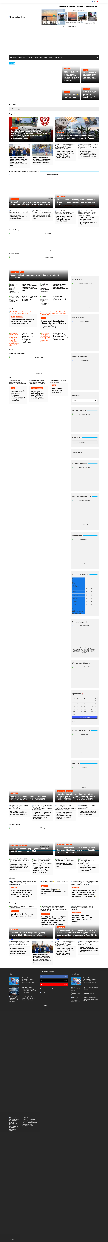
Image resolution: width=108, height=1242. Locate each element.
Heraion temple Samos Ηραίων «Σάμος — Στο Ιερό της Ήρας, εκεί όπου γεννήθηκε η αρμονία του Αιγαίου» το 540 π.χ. (53, 324)
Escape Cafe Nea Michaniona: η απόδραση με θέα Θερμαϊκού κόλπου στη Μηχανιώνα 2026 (30, 203)
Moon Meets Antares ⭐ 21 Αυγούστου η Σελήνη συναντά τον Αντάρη (71, 96)
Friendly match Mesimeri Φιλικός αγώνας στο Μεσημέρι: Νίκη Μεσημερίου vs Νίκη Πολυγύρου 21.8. (90, 94)
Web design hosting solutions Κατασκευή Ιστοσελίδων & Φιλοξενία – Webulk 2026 (29, 797)
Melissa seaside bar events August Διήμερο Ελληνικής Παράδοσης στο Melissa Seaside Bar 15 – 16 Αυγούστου (76, 850)
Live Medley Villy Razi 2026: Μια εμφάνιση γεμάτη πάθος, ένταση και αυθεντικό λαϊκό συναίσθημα (19, 867)
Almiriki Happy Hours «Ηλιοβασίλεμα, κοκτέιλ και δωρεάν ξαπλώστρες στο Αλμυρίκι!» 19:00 (88, 868)
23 (95, 709)
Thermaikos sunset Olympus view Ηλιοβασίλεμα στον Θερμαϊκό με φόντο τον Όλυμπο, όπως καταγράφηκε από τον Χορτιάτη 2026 (29, 338)
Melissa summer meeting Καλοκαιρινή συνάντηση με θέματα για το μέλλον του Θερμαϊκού (82, 918)
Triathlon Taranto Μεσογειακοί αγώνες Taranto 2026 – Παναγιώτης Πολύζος (28, 934)
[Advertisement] (54, 41)
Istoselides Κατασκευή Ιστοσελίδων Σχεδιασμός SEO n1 (90, 999)
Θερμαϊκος (13, 57)
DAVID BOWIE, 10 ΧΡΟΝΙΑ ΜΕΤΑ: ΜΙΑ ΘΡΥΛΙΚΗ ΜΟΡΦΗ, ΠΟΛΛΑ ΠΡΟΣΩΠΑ (29, 299)
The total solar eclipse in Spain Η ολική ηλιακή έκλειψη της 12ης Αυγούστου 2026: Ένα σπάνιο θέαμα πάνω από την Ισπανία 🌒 (84, 893)
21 (88, 709)
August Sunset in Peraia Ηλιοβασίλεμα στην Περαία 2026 (64, 864)
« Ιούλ (74, 721)
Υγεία (12, 388)
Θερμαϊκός (14, 127)
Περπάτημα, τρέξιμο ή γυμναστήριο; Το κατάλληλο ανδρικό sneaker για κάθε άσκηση (60, 286)
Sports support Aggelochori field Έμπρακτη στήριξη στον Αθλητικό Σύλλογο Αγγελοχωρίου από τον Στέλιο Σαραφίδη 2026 (65, 154)
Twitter (94, 1)
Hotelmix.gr (78, 613)
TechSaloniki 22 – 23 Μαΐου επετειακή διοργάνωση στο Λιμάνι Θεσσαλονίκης (88, 812)
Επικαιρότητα (68, 68)
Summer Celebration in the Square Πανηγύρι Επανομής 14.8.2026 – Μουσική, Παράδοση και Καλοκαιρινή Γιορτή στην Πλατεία (41, 869)
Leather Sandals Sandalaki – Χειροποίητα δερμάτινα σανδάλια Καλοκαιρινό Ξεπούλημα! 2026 (64, 219)
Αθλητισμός (86, 88)
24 (74, 712)
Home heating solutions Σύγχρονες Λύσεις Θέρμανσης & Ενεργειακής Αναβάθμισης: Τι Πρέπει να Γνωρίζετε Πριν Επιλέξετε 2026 (76, 796)
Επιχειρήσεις (22, 57)
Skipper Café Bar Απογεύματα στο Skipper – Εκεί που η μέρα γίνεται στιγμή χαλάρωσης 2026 (76, 202)
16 (95, 706)
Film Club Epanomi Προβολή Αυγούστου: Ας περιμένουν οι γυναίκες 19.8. (29, 850)
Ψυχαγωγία (14, 845)
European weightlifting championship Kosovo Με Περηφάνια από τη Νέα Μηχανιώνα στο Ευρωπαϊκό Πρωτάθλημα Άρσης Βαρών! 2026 (77, 932)
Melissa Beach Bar (88, 993)
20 (85, 709)
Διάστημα (85, 70)
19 (81, 709)
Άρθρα (51, 57)
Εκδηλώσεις (43, 57)
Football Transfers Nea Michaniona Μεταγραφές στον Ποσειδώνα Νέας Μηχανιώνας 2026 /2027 (89, 949)
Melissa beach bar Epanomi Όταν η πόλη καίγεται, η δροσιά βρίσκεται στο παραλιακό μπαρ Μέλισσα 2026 (60, 336)
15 (92, 706)
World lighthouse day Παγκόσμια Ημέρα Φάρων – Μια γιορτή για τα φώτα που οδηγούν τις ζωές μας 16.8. (88, 154)
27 (85, 712)
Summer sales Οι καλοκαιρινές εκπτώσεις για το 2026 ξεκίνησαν (18, 216)
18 (77, 709)
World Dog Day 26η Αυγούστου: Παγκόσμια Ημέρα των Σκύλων (22, 915)
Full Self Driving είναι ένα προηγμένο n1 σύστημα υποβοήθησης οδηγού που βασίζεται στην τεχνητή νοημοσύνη (64, 815)
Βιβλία (36, 57)
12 (81, 706)
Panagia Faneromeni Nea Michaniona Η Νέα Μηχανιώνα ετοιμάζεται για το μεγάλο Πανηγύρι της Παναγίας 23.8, (42, 160)
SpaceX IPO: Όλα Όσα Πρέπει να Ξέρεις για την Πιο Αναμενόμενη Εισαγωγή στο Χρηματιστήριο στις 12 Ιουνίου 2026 (42, 815)
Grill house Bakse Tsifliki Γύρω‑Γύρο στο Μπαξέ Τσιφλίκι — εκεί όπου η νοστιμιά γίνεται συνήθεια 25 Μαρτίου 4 (88, 221)
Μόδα (30, 57)
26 (81, 712)
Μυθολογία (20, 316)
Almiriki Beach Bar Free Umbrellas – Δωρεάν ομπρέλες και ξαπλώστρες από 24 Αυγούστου (77, 137)
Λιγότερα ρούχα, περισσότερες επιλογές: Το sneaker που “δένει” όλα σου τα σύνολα (60, 299)
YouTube (97, 1)
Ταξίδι (13, 316)
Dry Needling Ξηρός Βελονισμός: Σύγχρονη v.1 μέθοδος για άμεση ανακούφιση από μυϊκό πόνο (18, 396)
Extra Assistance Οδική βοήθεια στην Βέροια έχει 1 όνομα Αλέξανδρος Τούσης (18, 812)
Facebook (92, 1)
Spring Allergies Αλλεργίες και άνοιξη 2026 (57, 390)
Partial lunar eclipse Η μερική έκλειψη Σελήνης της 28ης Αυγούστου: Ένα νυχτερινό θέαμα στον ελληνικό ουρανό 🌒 (90, 76)
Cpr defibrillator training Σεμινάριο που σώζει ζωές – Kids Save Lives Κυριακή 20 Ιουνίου (38, 395)
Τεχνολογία (58, 57)
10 (74, 706)
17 (74, 709)
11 (77, 706)
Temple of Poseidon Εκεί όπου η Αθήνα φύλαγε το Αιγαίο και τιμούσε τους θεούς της (22, 321)
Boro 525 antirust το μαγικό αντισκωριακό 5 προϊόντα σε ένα (42, 216)
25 (77, 712)
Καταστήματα (14, 198)
